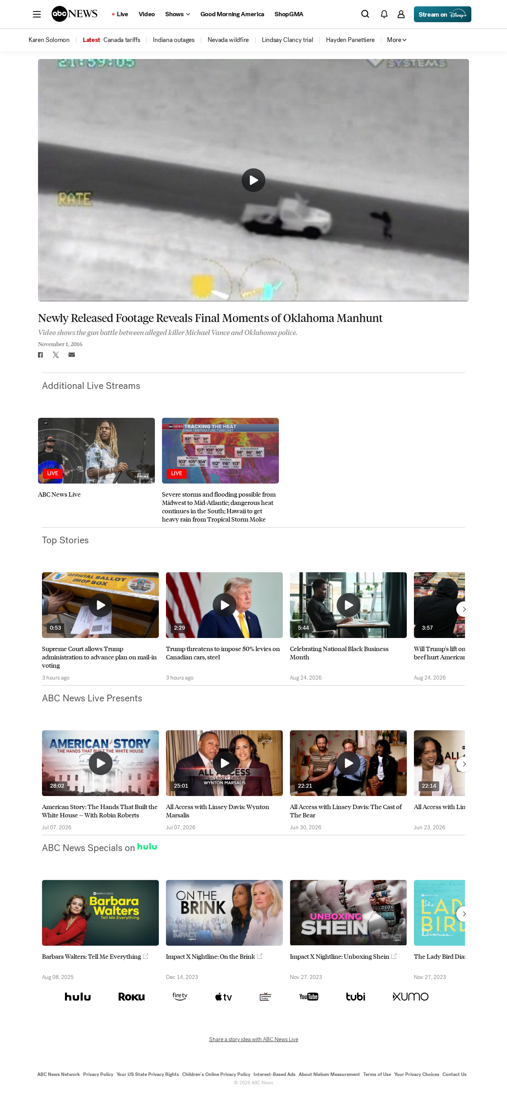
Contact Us (454, 1074)
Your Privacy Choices (416, 1074)
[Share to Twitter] (56, 355)
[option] (96, 470)
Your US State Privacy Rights (147, 1074)
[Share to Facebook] (40, 355)
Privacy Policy (98, 1074)
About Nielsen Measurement (329, 1074)
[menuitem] (49, 40)
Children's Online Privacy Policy (216, 1074)
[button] (37, 14)
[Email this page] (72, 355)
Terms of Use (377, 1074)
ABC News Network (58, 1074)
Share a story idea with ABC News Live (253, 1039)
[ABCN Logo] (74, 14)
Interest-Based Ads (274, 1074)
